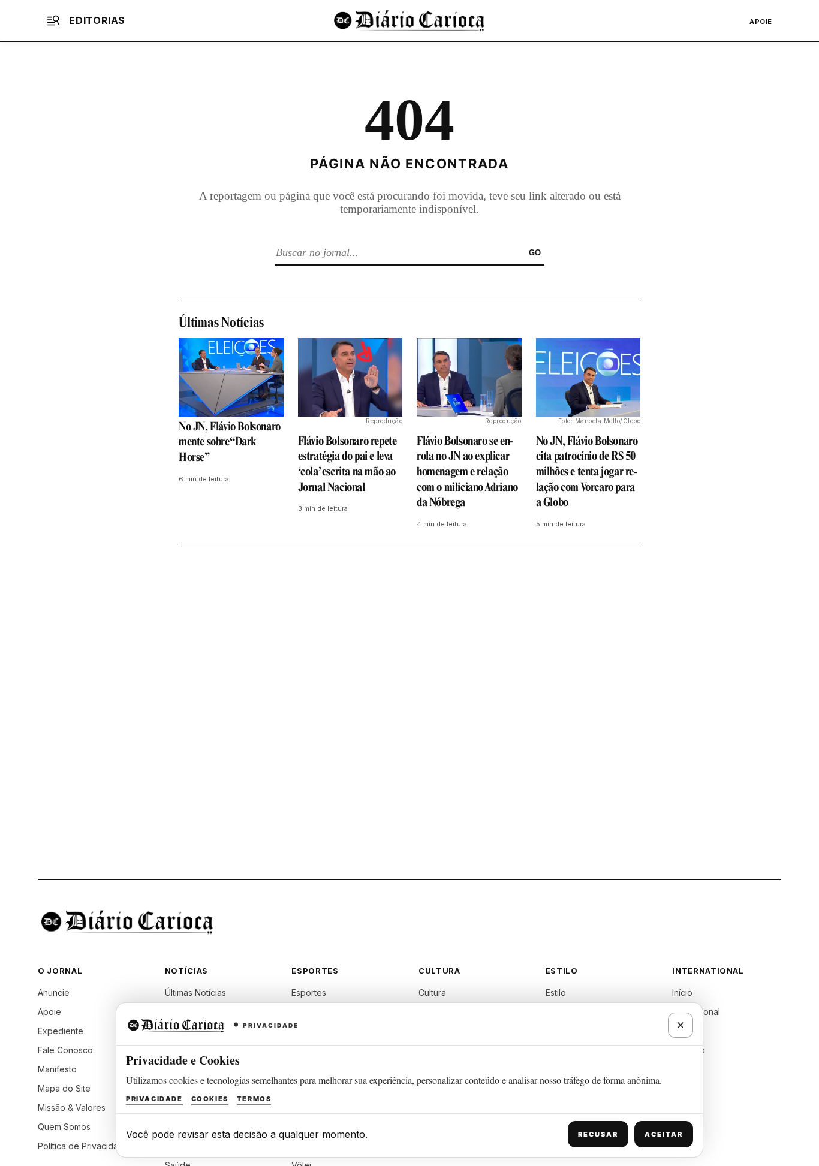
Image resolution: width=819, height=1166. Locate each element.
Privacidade (154, 1099)
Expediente (60, 1031)
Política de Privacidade (83, 1146)
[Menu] (53, 20)
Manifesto (57, 1069)
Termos (254, 1099)
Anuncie (54, 992)
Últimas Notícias (195, 992)
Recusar (598, 1134)
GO (535, 252)
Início (682, 992)
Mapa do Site (64, 1088)
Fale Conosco (65, 1050)
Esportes (308, 992)
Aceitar (664, 1134)
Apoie (760, 21)
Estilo (556, 992)
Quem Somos (64, 1127)
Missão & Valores (72, 1107)
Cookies (209, 1099)
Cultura (432, 992)
